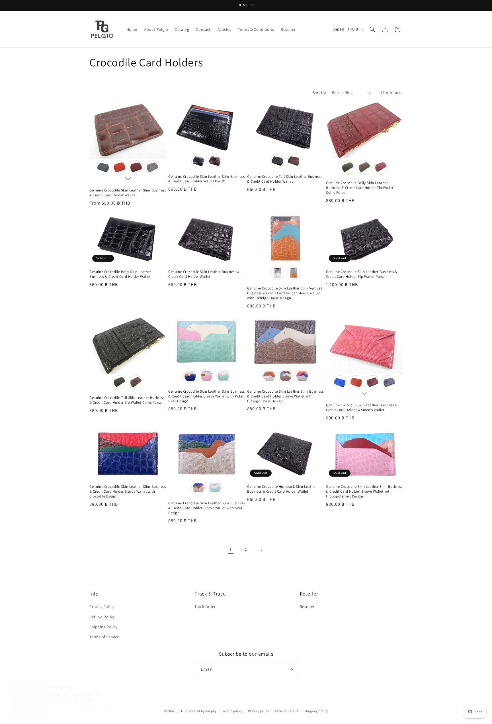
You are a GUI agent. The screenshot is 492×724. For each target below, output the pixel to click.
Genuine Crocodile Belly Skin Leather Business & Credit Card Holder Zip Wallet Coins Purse (359, 188)
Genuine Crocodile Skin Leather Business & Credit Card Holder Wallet (204, 274)
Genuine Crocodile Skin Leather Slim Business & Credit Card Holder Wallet (127, 192)
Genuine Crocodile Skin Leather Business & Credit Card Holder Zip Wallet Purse (361, 274)
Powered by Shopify (202, 711)
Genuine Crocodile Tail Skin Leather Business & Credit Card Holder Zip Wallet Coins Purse (126, 400)
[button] (372, 29)
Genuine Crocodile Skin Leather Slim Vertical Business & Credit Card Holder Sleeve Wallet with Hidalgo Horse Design (284, 293)
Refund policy (232, 711)
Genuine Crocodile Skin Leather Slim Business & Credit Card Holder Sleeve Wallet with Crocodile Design (127, 491)
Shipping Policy (103, 626)
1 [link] (230, 549)
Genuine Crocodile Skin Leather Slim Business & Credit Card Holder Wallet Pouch (206, 179)
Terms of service (287, 711)
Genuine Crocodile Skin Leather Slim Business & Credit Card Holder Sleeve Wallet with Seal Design (206, 508)
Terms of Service (104, 636)
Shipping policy (316, 711)
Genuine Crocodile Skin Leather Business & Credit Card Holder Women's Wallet (361, 407)
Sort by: (319, 92)
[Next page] (261, 549)
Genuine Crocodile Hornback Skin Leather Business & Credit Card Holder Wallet (282, 489)
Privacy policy (258, 711)
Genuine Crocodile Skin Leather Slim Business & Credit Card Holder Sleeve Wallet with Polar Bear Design (206, 396)
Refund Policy (102, 616)
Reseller (307, 606)
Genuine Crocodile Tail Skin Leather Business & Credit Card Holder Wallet (284, 179)
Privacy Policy (101, 606)
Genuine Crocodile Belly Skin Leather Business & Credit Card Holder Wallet (120, 274)
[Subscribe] (290, 669)
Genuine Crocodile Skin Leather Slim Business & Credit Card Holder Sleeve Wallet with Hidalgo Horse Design (285, 396)
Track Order (205, 606)
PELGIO (181, 711)
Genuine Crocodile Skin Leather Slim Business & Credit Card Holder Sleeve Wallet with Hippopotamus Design (364, 491)
